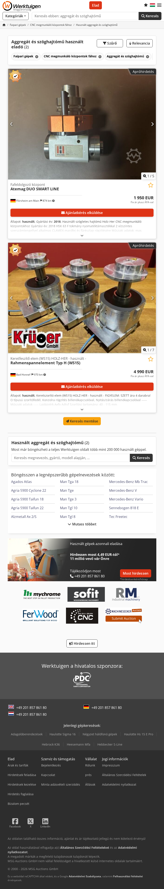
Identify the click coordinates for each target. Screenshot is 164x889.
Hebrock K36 (51, 744)
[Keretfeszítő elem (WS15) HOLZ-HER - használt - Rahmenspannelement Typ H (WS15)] (82, 298)
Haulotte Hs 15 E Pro (138, 734)
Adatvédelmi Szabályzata (85, 876)
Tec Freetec (118, 516)
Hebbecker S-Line (109, 744)
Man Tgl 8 (67, 516)
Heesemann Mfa (78, 744)
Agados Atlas (21, 481)
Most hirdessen (135, 573)
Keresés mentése (83, 421)
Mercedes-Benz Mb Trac (128, 481)
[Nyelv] (152, 5)
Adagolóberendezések (26, 734)
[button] (159, 5)
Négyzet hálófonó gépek (100, 734)
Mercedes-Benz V (123, 490)
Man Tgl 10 (68, 508)
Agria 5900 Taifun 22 (27, 508)
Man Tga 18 (69, 481)
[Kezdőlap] (4, 25)
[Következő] (152, 124)
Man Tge (67, 490)
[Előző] (11, 124)
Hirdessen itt (84, 643)
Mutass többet (83, 524)
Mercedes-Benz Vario (126, 499)
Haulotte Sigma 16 (63, 734)
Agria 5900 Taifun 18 (27, 499)
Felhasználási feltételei (128, 876)
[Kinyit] (82, 235)
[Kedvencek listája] (146, 5)
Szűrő (111, 43)
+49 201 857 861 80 (31, 707)
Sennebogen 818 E (124, 508)
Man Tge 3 (68, 499)
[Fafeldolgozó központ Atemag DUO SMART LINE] (82, 124)
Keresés (152, 16)
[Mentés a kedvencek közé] (151, 185)
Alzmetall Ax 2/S (24, 516)
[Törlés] (36, 56)
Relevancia (140, 43)
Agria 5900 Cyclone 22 (28, 490)
